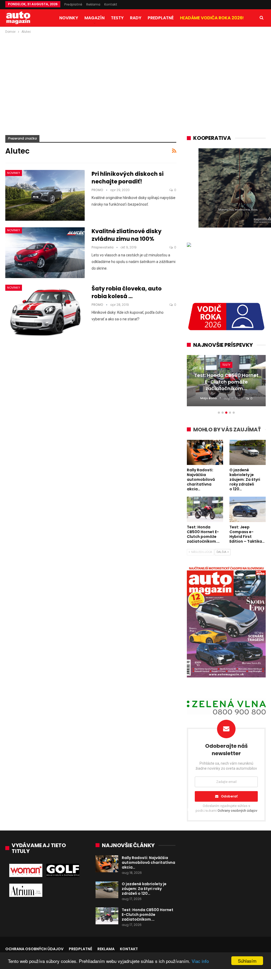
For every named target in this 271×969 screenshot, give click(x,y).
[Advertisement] (135, 74)
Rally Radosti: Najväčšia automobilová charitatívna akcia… (148, 862)
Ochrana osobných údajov (34, 949)
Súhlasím (247, 960)
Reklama (93, 4)
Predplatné (73, 4)
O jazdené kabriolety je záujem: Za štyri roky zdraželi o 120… (144, 888)
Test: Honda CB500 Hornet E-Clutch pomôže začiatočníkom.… (147, 914)
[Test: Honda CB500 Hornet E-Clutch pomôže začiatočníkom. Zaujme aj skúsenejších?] (107, 915)
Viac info (200, 961)
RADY (135, 18)
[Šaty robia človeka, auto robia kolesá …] (45, 310)
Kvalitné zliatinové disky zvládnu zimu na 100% (126, 235)
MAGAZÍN (94, 18)
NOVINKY (68, 18)
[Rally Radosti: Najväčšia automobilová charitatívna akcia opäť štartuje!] (107, 863)
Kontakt (110, 4)
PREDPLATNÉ (161, 18)
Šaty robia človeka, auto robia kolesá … (127, 292)
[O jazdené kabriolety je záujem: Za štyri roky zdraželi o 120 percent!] (107, 890)
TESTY (117, 18)
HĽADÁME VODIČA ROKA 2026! (212, 18)
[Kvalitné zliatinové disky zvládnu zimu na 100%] (45, 252)
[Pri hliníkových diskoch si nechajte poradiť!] (45, 195)
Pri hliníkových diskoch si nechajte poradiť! (128, 177)
